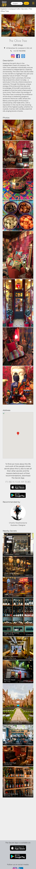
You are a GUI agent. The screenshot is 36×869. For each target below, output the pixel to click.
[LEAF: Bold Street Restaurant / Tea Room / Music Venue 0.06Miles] (18, 566)
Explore (4, 9)
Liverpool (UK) (14, 9)
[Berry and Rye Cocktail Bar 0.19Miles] (18, 756)
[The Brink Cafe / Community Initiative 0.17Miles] (18, 735)
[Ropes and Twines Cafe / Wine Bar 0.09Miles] (18, 617)
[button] (18, 433)
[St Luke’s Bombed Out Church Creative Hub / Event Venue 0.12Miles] (18, 704)
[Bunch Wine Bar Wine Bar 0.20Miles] (18, 782)
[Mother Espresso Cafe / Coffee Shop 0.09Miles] (18, 648)
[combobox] (17, 3)
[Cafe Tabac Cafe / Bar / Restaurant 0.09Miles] (18, 587)
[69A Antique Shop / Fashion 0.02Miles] (18, 544)
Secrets (25, 9)
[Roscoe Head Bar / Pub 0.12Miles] (18, 671)
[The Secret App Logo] (4, 3)
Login (26, 3)
